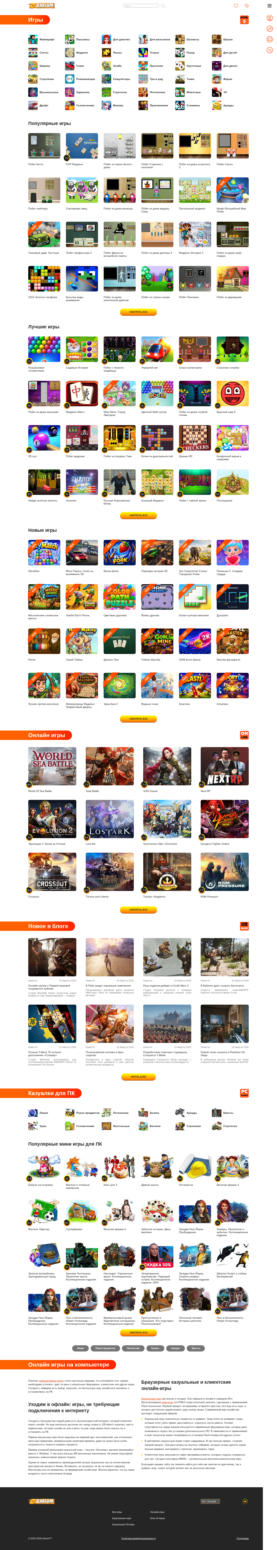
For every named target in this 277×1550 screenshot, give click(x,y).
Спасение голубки (228, 364)
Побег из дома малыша (118, 208)
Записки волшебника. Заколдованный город (41, 1275)
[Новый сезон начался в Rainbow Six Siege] (225, 1024)
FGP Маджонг (74, 161)
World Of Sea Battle (40, 788)
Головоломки (85, 105)
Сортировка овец (76, 208)
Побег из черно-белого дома (118, 166)
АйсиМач (33, 558)
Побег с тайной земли (192, 497)
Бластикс (184, 690)
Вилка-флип (111, 558)
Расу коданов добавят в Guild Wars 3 (166, 985)
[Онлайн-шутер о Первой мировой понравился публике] (52, 957)
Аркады (228, 105)
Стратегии (120, 92)
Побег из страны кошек (155, 297)
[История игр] (246, 5)
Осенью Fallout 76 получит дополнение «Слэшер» (44, 1054)
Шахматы (193, 39)
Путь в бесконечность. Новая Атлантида (230, 1316)
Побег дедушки (75, 453)
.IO (225, 92)
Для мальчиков (160, 39)
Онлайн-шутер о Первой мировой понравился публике (49, 987)
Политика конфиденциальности (138, 1538)
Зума (43, 1126)
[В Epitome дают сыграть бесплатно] (225, 957)
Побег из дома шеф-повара (229, 254)
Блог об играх (157, 1518)
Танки (190, 78)
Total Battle (92, 788)
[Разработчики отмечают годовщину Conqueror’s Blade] (167, 1024)
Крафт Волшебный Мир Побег (231, 196)
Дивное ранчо (149, 1184)
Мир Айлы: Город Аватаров (114, 400)
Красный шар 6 (226, 408)
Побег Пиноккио (189, 297)
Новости (32, 980)
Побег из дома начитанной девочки (116, 299)
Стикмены (193, 105)
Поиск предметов (88, 1112)
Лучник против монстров (43, 690)
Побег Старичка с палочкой (152, 166)
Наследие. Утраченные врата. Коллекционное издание (118, 1273)
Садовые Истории (77, 364)
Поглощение (224, 497)
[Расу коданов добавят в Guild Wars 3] (167, 957)
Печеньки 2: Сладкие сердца (230, 559)
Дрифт (44, 105)
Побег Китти (35, 164)
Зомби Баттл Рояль (78, 602)
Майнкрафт (47, 39)
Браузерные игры (121, 1518)
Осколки (71, 497)
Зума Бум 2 (111, 690)
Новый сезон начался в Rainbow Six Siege (223, 1054)
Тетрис (154, 52)
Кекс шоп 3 (110, 1181)
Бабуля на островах (40, 1181)
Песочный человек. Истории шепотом (191, 1319)
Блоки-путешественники (194, 602)
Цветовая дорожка (115, 602)
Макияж (118, 105)
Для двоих (230, 65)
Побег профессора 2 (79, 252)
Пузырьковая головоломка (36, 366)
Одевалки (83, 92)
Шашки (228, 39)
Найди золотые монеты (42, 497)
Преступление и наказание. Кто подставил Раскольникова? (157, 1317)
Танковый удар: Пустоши (43, 239)
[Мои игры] (236, 5)
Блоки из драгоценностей (157, 453)
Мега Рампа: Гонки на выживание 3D (79, 559)
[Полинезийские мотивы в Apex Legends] (110, 1024)
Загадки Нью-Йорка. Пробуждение (191, 1231)
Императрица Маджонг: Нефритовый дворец (80, 692)
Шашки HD (185, 453)
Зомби (117, 65)
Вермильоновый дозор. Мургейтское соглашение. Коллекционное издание (120, 1320)
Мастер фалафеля (228, 646)
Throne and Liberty (97, 893)
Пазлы (117, 52)
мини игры (167, 1402)
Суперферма (74, 1226)
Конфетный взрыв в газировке (229, 454)
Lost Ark (90, 840)
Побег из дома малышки (43, 408)
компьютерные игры (51, 1380)
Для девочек (121, 39)
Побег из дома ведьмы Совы (155, 210)
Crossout (33, 893)
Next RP (205, 788)
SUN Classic (150, 788)
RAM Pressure (209, 893)
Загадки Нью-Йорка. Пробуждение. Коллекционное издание (43, 1320)
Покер (191, 52)
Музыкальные (49, 92)
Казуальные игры (151, 1398)
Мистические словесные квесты (43, 603)
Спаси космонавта (190, 364)
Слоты (44, 52)
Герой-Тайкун (74, 646)
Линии (44, 1112)
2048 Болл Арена (189, 646)
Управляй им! (149, 364)
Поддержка (243, 1538)
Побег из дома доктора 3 (156, 252)
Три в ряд (156, 78)
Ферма (227, 78)
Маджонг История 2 (191, 252)
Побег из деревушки (229, 297)
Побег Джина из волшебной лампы (115, 254)
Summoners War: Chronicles (160, 840)
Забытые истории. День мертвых (156, 1231)
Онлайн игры (157, 1512)
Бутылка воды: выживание (75, 299)
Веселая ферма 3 (228, 1181)
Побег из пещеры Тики (118, 453)
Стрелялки (47, 78)
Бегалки (155, 1126)
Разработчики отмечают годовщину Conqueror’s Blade (165, 1054)
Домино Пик (111, 646)
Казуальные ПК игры (123, 1524)
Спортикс (222, 690)
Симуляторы (121, 78)
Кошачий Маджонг (152, 497)
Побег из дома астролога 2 (194, 166)
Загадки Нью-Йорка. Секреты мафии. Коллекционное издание (194, 1276)
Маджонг (82, 52)
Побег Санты (225, 164)
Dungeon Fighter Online (215, 840)
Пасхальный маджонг (192, 208)
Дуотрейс (222, 602)
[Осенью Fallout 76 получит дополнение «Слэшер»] (52, 1024)
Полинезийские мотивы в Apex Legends (105, 1054)
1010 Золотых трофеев (42, 297)
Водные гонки (149, 690)
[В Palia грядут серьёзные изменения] (110, 957)
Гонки (80, 65)
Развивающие (85, 78)
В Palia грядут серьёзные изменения (108, 985)
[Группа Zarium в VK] (245, 1501)
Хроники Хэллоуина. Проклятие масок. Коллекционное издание (81, 1273)
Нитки (32, 646)
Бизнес (154, 1112)
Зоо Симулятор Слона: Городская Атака (193, 559)
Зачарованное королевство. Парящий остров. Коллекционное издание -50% (155, 1275)
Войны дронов (150, 602)
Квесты (228, 1112)
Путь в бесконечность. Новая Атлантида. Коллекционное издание (81, 1317)
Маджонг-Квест (75, 408)
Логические (157, 92)
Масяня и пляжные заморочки (78, 1183)
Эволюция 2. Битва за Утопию (47, 840)
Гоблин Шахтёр (150, 646)
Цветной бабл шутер (154, 408)
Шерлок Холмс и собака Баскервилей (231, 1275)
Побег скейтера (37, 208)
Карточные (194, 65)
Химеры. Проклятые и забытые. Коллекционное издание (232, 1229)
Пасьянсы (83, 39)
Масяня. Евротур (38, 1226)
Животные (194, 92)
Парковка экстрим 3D (154, 558)
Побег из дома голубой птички (193, 410)
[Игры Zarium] (41, 4)
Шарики (45, 65)
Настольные (121, 1126)
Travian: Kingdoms (154, 893)
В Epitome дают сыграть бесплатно (222, 985)
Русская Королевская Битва (117, 499)
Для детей (230, 52)
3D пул (32, 453)
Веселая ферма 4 (115, 1226)
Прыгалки (156, 65)
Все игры (117, 1512)
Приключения (159, 105)
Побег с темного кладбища (114, 366)
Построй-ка (186, 1181)
